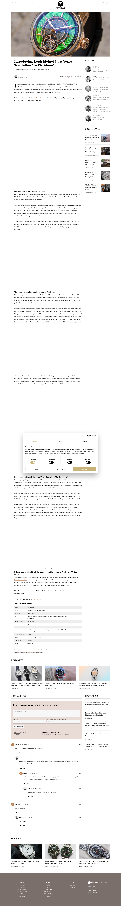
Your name (16, 719)
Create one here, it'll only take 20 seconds (55, 734)
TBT (48, 887)
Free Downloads (22, 891)
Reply (20, 753)
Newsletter (22, 895)
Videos (86, 8)
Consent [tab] (35, 441)
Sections (40, 8)
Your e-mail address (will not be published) (57, 719)
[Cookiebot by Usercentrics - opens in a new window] (88, 436)
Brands (48, 8)
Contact (22, 897)
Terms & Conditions (94, 891)
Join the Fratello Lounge (22, 884)
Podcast (72, 8)
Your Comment (16, 709)
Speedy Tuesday (47, 884)
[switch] (51, 462)
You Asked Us (48, 889)
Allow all (84, 469)
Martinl (17, 804)
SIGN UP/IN (105, 3)
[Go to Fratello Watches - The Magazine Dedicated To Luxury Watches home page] (60, 1)
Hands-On (48, 886)
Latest (33, 8)
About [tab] (85, 441)
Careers (22, 887)
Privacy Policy (92, 892)
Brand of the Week (20, 652)
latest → (107, 661)
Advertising (22, 889)
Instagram (73, 886)
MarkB (17, 745)
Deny (36, 469)
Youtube (73, 887)
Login (17, 735)
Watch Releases (30, 652)
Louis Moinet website (20, 580)
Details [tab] (61, 441)
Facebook (73, 884)
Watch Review (47, 893)
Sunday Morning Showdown (48, 895)
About (79, 8)
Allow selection (60, 469)
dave (20, 758)
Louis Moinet (40, 98)
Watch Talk (47, 891)
